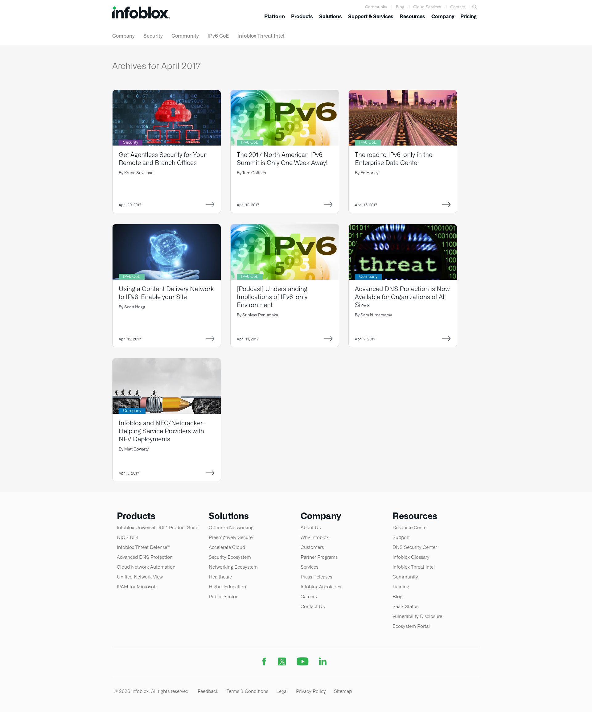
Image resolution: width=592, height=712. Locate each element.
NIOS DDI (127, 537)
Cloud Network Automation (146, 567)
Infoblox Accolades (321, 586)
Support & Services (370, 16)
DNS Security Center (415, 547)
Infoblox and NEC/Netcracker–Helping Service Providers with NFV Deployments (163, 430)
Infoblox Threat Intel (260, 36)
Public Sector (223, 596)
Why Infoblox (315, 537)
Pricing (468, 16)
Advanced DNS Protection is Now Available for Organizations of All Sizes (402, 296)
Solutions (330, 16)
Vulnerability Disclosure (417, 616)
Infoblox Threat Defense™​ (144, 547)
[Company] (403, 228)
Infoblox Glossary (411, 557)
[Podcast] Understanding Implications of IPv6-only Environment (272, 296)
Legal (282, 691)
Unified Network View (140, 576)
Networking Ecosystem (233, 567)
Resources (412, 16)
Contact (457, 7)
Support (401, 537)
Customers (312, 547)
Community (376, 7)
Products (302, 16)
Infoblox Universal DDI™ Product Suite (157, 527)
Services (309, 567)
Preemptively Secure (231, 537)
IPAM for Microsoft (137, 586)
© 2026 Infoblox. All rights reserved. (151, 691)
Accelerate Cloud (227, 547)
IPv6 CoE (218, 36)
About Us (311, 527)
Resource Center (410, 527)
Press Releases (316, 576)
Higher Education (227, 586)
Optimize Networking (231, 527)
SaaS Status (405, 606)
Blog (400, 7)
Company (442, 16)
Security (153, 36)
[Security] (167, 94)
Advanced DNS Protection (145, 557)
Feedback (208, 691)
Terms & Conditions (247, 691)
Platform (274, 16)
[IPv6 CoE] (285, 94)
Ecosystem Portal (411, 626)
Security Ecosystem (230, 557)
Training (401, 586)
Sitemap (343, 691)
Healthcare (220, 576)
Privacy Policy (311, 691)
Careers (309, 596)
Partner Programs (319, 557)
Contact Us (313, 606)
